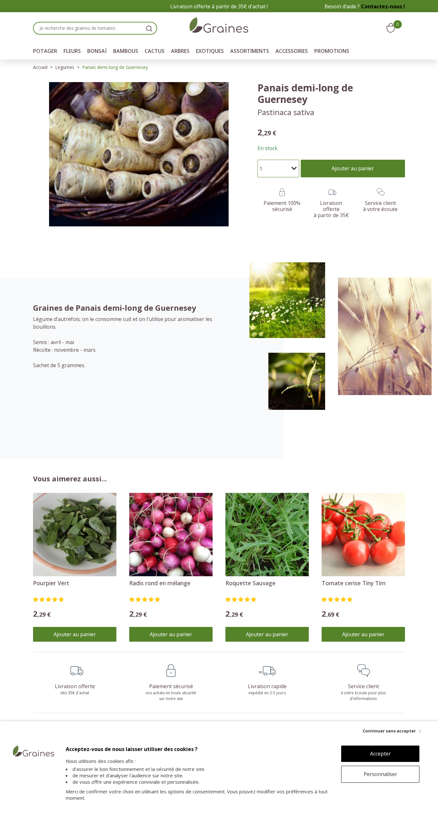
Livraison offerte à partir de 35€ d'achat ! (219, 6)
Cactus (154, 51)
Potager (45, 51)
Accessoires (291, 51)
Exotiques (210, 51)
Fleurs (72, 51)
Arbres (180, 51)
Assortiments (249, 51)
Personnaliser (380, 774)
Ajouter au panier (75, 634)
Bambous (125, 51)
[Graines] (219, 26)
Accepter (380, 753)
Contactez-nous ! (383, 6)
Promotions (331, 51)
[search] (149, 28)
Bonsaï (97, 51)
